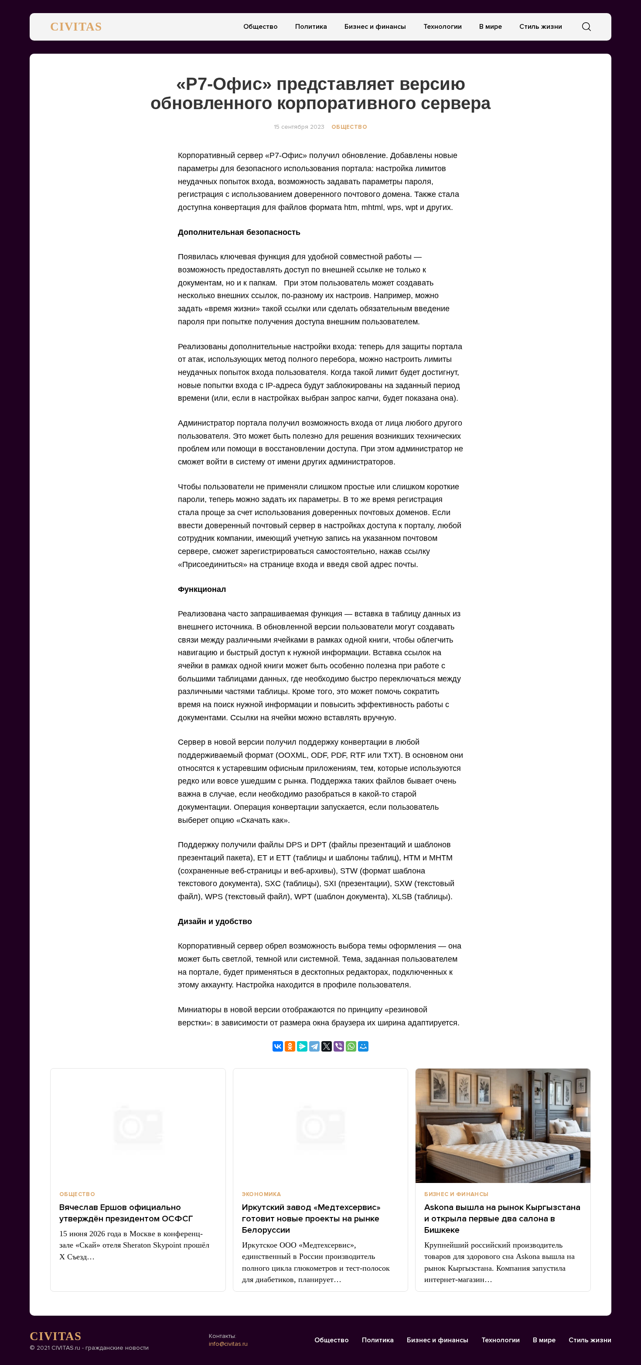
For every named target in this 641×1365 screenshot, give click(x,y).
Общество (260, 26)
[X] (326, 1046)
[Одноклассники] (290, 1046)
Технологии (442, 26)
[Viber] (339, 1046)
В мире (490, 26)
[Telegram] (314, 1046)
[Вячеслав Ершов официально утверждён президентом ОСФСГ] (138, 1126)
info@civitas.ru (228, 1344)
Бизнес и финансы (375, 26)
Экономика (261, 1194)
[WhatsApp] (351, 1046)
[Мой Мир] (363, 1046)
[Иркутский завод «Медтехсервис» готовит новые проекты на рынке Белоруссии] (320, 1126)
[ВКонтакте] (278, 1046)
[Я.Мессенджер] (302, 1046)
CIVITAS (76, 26)
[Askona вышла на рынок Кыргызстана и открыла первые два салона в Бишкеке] (503, 1126)
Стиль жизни (540, 26)
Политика (311, 26)
